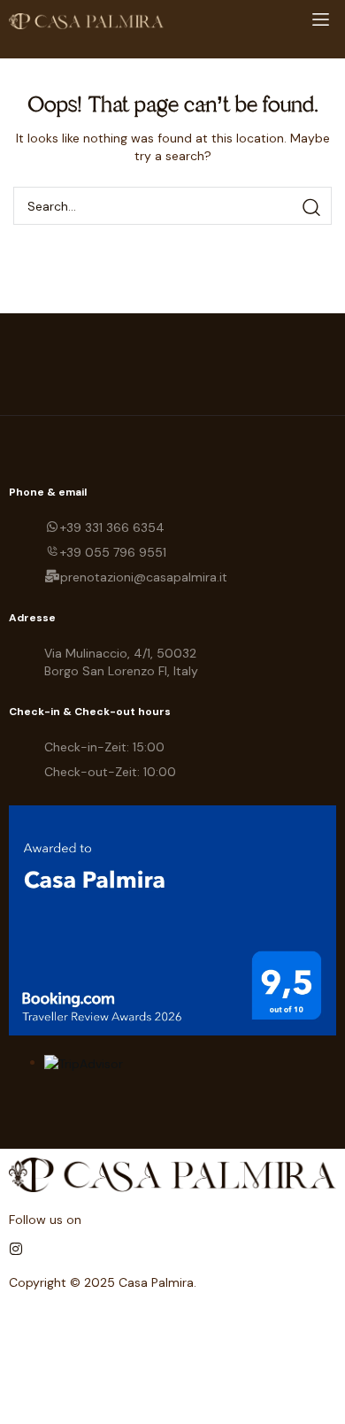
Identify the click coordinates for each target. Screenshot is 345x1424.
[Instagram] (16, 1249)
